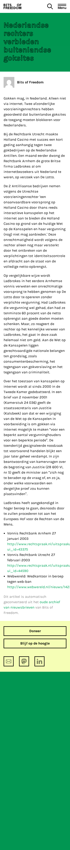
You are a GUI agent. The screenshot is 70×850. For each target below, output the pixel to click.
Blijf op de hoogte (35, 643)
